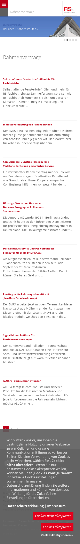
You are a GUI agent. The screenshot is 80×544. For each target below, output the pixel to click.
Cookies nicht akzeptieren (53, 516)
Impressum (56, 506)
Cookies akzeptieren (57, 527)
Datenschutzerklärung (25, 506)
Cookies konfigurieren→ (57, 535)
